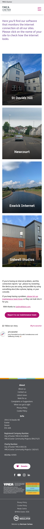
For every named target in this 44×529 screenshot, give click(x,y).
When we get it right (22, 405)
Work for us (22, 398)
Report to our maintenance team (22, 315)
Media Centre (22, 509)
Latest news (22, 395)
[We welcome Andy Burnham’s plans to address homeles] (10, 345)
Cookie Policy (22, 411)
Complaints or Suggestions (22, 401)
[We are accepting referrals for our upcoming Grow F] (10, 358)
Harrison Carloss (26, 524)
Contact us (22, 392)
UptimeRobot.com (23, 307)
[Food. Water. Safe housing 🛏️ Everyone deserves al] (33, 345)
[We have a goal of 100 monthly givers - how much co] (33, 371)
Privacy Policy (22, 408)
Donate (24, 466)
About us (22, 389)
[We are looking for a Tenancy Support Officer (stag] (33, 358)
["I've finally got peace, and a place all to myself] (10, 371)
